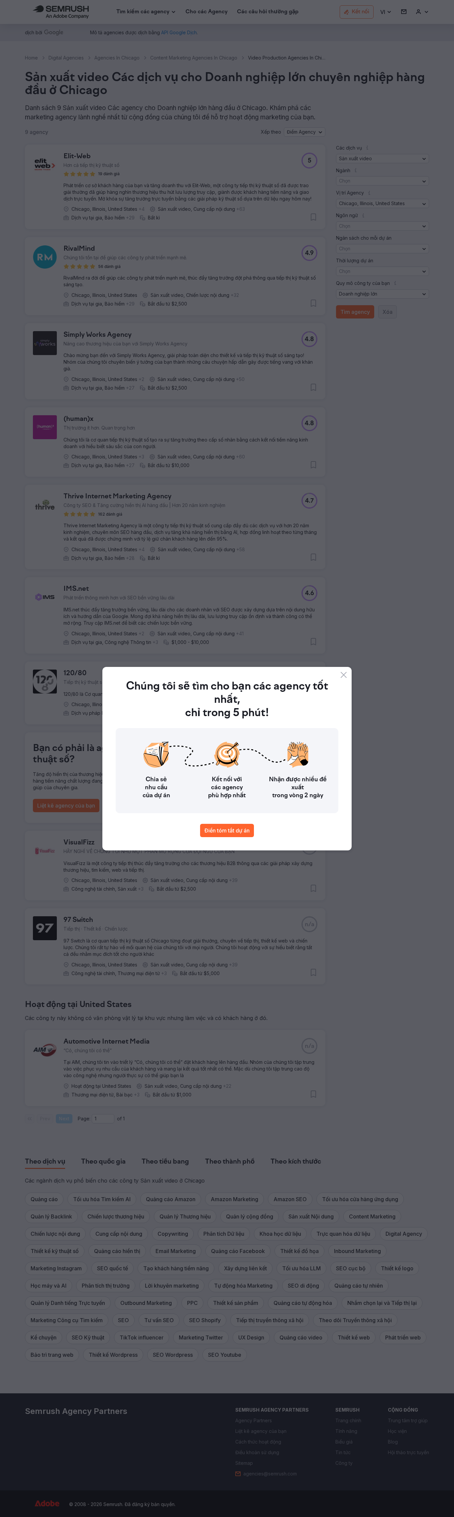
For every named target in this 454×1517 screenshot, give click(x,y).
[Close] (344, 675)
